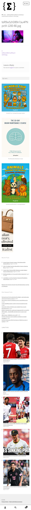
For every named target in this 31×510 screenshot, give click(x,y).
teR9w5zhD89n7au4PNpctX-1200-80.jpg (15, 14)
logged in (12, 67)
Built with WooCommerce (15, 501)
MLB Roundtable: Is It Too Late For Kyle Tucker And (14, 274)
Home (4, 14)
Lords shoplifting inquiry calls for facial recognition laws (14, 303)
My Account (5, 507)
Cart (24, 506)
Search (15, 507)
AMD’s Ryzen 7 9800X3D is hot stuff (9, 315)
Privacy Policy (5, 501)
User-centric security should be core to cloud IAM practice (15, 300)
